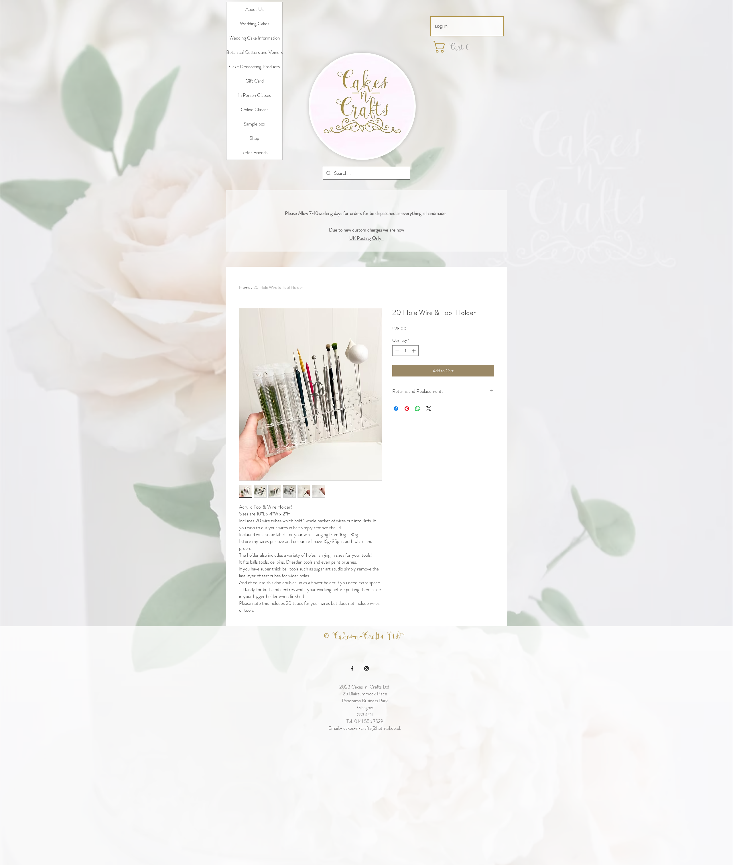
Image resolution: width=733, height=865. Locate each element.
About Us (254, 9)
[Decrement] (396, 351)
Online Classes (254, 109)
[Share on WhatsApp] (417, 408)
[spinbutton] (405, 351)
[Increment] (414, 351)
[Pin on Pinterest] (406, 408)
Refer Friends (254, 152)
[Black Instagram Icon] (366, 668)
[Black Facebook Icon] (352, 668)
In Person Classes (254, 95)
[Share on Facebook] (396, 408)
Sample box (254, 123)
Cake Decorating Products (254, 66)
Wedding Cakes (254, 23)
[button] (455, 47)
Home (244, 287)
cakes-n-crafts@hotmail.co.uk (372, 728)
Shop (254, 138)
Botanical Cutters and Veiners (254, 52)
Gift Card (254, 80)
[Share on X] (428, 408)
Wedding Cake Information (254, 37)
